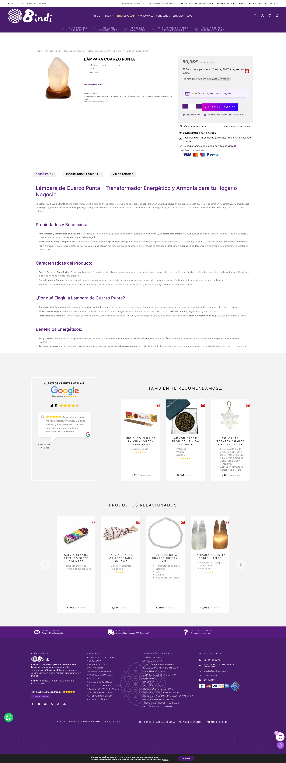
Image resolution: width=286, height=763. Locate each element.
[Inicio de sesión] (262, 16)
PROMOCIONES (145, 15)
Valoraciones (123, 174)
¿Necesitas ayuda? (203, 631)
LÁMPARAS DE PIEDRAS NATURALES (110, 96)
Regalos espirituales (74, 51)
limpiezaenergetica (100, 102)
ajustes (165, 759)
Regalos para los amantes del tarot (106, 51)
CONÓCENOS (163, 15)
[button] (8, 717)
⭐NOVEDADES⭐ (126, 15)
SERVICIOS (178, 15)
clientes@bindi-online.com (132, 3)
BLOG (189, 15)
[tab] (44, 174)
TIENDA (107, 15)
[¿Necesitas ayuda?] (185, 632)
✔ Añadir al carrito (220, 107)
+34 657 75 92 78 (18, 3)
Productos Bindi (53, 51)
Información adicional (83, 174)
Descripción (44, 174)
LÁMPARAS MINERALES (137, 96)
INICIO (97, 15)
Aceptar (186, 758)
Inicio (39, 51)
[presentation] (45, 564)
